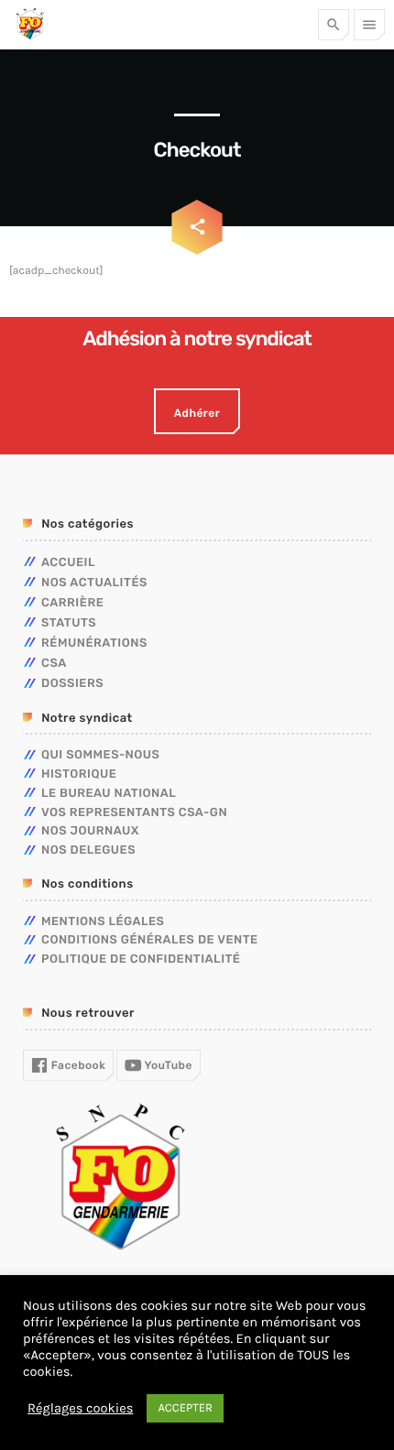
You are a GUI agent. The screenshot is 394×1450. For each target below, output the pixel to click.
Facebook (76, 1065)
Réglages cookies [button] (80, 1408)
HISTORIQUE (78, 774)
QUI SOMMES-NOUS (100, 755)
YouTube (167, 1065)
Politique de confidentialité (140, 959)
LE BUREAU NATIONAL (108, 794)
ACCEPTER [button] (185, 1408)
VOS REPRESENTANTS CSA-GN (134, 813)
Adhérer (197, 413)
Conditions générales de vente (149, 940)
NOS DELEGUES (88, 850)
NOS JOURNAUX (90, 831)
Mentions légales (102, 922)
